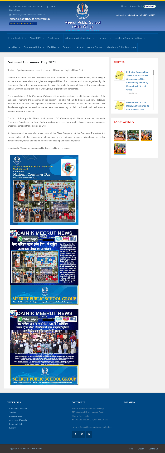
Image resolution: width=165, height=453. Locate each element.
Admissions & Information (78, 38)
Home (124, 6)
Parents (67, 47)
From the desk (15, 38)
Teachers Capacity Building (128, 38)
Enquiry (141, 449)
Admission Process (18, 408)
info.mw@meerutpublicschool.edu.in (29, 15)
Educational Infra (32, 47)
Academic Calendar (18, 420)
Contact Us (135, 6)
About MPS (35, 38)
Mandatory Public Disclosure (121, 47)
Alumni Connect (95, 47)
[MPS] (82, 11)
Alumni (80, 47)
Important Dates (16, 424)
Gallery (12, 428)
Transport (102, 38)
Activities (12, 47)
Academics (53, 38)
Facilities (51, 47)
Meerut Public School (32, 449)
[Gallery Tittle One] (120, 135)
